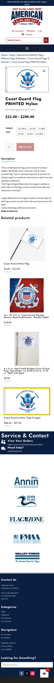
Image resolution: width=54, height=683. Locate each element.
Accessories (6, 621)
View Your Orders (20, 441)
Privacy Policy (7, 646)
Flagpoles (5, 615)
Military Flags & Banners (13, 58)
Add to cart (25, 146)
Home (4, 55)
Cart (40, 31)
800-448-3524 (16, 451)
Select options (27, 431)
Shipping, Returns (8, 643)
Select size (9, 129)
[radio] (22, 129)
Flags (12, 55)
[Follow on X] (27, 673)
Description (8, 158)
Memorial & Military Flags (30, 55)
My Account (18, 31)
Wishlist (31, 31)
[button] (44, 71)
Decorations (6, 618)
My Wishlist (5, 637)
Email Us (4, 598)
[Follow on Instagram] (32, 673)
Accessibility (6, 649)
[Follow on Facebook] (21, 673)
